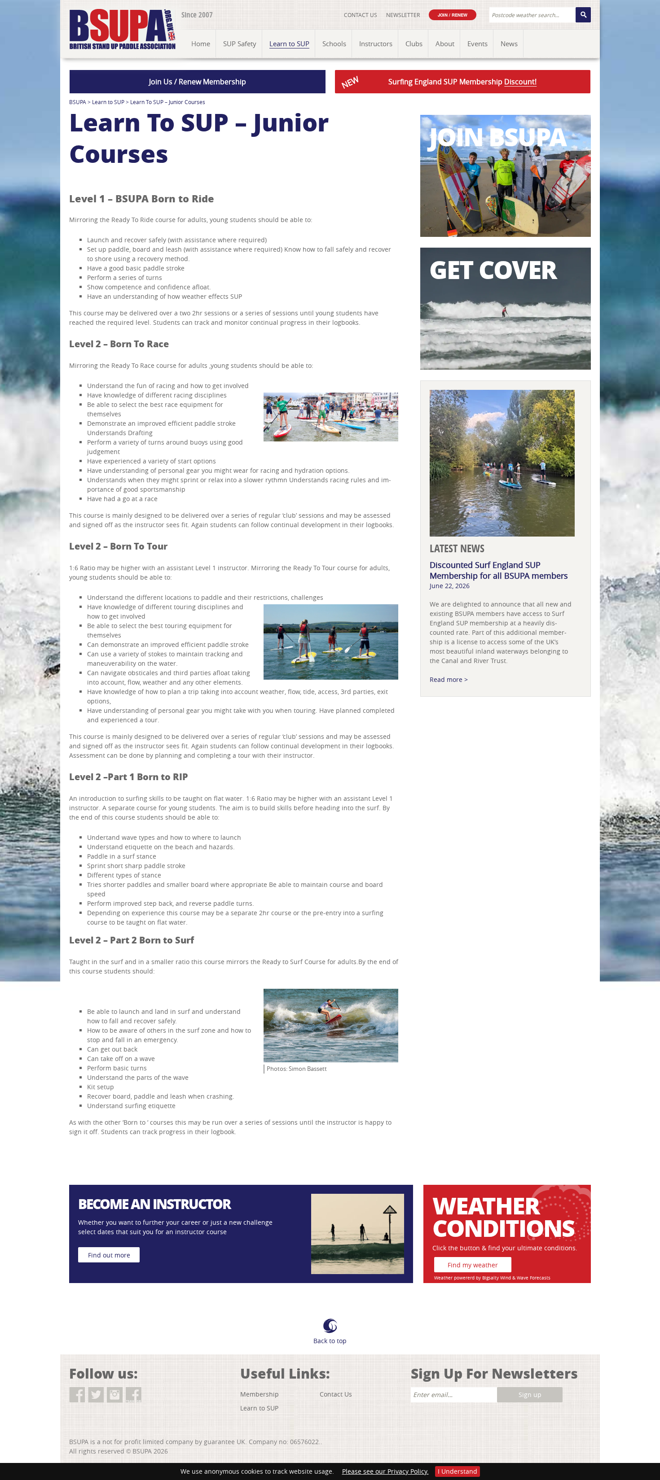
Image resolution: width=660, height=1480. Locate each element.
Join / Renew (452, 15)
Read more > (449, 679)
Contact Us (360, 14)
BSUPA (77, 101)
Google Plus (152, 1395)
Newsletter (403, 14)
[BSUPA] (113, 19)
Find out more (109, 1255)
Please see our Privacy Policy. (385, 1471)
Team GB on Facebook (133, 1395)
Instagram (115, 1395)
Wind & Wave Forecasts (525, 1278)
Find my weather (473, 1265)
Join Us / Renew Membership (197, 82)
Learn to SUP (108, 101)
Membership (259, 1394)
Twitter (96, 1395)
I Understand (457, 1471)
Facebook (77, 1395)
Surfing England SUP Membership (438, 82)
